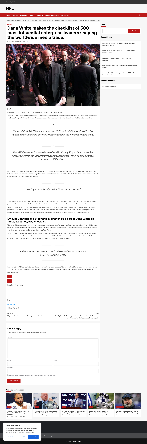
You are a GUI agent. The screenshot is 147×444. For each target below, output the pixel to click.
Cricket (32, 15)
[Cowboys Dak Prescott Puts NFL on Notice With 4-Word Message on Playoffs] (19, 401)
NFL (10, 8)
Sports (15, 15)
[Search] (140, 15)
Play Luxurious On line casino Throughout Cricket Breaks (26, 315)
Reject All (22, 437)
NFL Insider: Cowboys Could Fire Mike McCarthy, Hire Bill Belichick (119, 59)
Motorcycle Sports (52, 15)
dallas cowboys (120, 406)
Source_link (11, 305)
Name (9, 360)
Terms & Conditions (42, 436)
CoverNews (69, 441)
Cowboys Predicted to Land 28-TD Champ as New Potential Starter (119, 66)
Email (56, 360)
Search (104, 24)
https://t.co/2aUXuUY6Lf (53, 254)
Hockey (40, 15)
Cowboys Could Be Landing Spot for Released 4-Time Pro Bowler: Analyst (118, 74)
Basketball (23, 15)
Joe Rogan (69, 225)
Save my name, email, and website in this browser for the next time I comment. (32, 375)
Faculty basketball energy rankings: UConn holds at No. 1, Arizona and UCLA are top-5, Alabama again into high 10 (77, 316)
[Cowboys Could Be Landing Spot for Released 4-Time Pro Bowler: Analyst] (128, 401)
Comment (10, 337)
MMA (31, 269)
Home (8, 15)
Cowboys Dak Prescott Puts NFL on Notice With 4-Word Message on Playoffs (118, 44)
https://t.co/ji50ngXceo (53, 159)
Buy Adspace (53, 436)
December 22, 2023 (129, 415)
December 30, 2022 (20, 41)
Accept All (33, 437)
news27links (11, 41)
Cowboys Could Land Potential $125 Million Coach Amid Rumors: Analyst (118, 51)
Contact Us (65, 15)
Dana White (59, 225)
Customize (11, 437)
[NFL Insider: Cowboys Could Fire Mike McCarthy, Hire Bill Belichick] (74, 401)
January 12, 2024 (20, 416)
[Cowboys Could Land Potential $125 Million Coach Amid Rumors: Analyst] (46, 401)
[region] (22, 432)
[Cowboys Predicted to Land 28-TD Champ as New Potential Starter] (101, 401)
